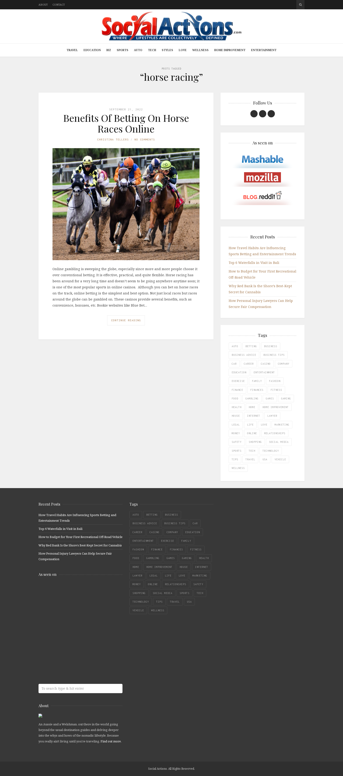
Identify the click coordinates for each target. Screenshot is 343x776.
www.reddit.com (72, 627)
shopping (255, 441)
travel (250, 459)
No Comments (144, 139)
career (249, 363)
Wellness (200, 50)
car (234, 363)
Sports (122, 50)
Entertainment (263, 50)
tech (252, 450)
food (235, 398)
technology (270, 450)
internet (253, 415)
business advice (244, 354)
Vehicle (280, 459)
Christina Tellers (113, 139)
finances (256, 389)
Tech (152, 50)
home (252, 407)
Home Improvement (229, 50)
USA (264, 459)
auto (235, 346)
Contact (58, 4)
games (270, 398)
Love (183, 50)
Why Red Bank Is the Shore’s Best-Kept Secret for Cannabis (80, 545)
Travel (72, 50)
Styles (167, 50)
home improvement (275, 407)
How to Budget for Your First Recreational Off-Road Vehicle (80, 537)
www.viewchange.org (72, 664)
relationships (274, 433)
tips (235, 459)
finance (237, 389)
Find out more (111, 741)
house (236, 415)
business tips (274, 354)
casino (266, 363)
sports (237, 450)
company (283, 363)
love (264, 424)
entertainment (264, 372)
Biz (108, 50)
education (239, 372)
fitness (276, 389)
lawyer (272, 415)
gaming (286, 398)
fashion (274, 381)
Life (250, 424)
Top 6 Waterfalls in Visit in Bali (254, 262)
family (257, 381)
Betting (251, 346)
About (43, 4)
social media (279, 441)
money (236, 433)
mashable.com (72, 590)
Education (92, 50)
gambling (252, 398)
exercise (238, 381)
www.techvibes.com (72, 645)
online (252, 433)
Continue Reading (126, 320)
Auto (138, 50)
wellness (238, 468)
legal (236, 424)
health (237, 407)
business (270, 346)
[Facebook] (254, 113)
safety (237, 441)
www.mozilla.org (72, 609)
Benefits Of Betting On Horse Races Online (126, 123)
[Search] (300, 4)
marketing (282, 424)
